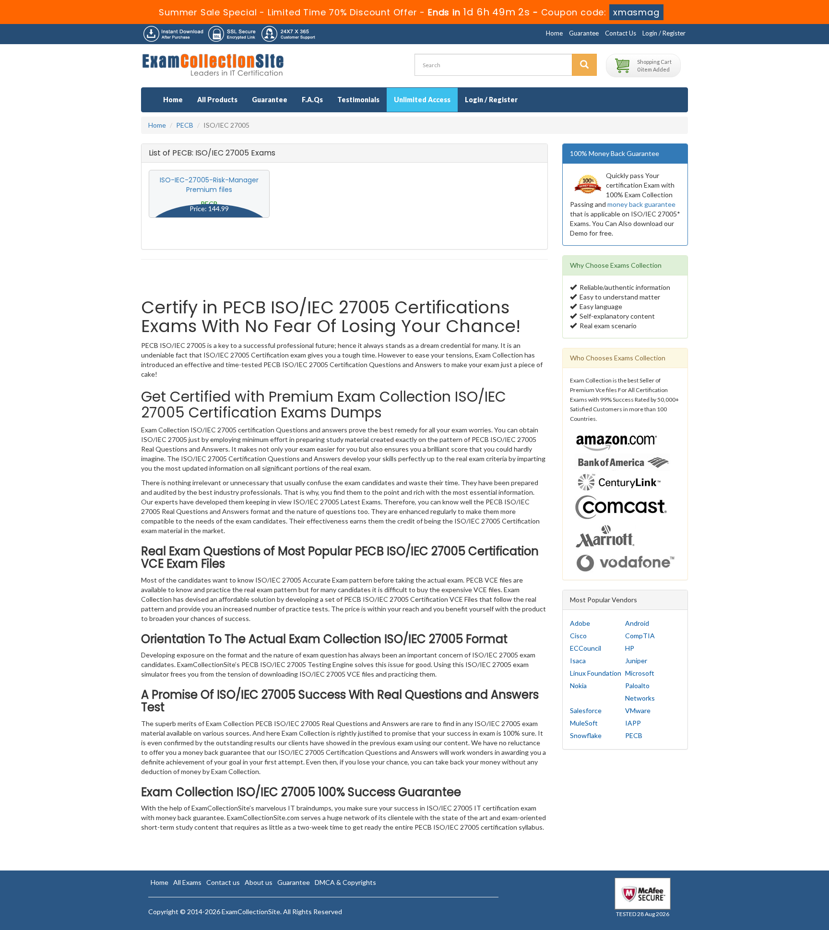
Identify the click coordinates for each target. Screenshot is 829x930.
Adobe (580, 623)
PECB (184, 125)
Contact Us (620, 33)
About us (258, 882)
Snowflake (586, 735)
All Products (217, 99)
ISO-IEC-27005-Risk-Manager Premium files (209, 184)
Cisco (578, 636)
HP (629, 648)
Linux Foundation (595, 673)
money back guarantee (641, 204)
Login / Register (664, 33)
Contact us (223, 882)
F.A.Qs (312, 99)
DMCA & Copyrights (345, 882)
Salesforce (586, 710)
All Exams (187, 882)
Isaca (578, 660)
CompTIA (640, 636)
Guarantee (584, 33)
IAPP (633, 723)
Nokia (578, 685)
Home (554, 33)
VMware (638, 710)
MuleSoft (584, 723)
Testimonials (358, 99)
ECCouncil (585, 648)
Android (637, 623)
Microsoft (639, 673)
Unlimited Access (422, 99)
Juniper (636, 660)
